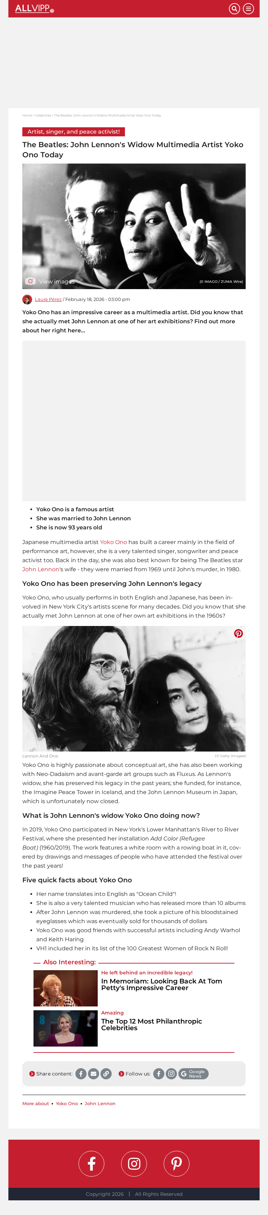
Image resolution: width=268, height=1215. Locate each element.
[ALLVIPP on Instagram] (134, 1164)
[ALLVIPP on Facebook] (91, 1164)
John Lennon (40, 569)
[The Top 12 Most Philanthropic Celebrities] (66, 1028)
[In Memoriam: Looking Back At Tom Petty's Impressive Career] (66, 988)
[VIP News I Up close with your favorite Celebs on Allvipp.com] (121, 8)
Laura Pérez (48, 299)
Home (27, 115)
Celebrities (43, 115)
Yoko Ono (113, 542)
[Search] (234, 8)
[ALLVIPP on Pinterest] (176, 1164)
